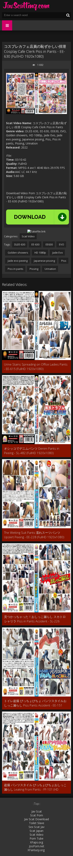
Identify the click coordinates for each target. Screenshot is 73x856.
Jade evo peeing (17, 261)
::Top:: (36, 804)
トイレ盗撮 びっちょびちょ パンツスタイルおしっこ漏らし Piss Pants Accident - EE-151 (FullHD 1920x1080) (35, 703)
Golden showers (17, 252)
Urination (50, 269)
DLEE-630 (19, 244)
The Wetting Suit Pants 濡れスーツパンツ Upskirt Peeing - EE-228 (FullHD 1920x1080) (34, 535)
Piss (63, 261)
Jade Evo (57, 252)
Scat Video (28, 236)
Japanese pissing (44, 261)
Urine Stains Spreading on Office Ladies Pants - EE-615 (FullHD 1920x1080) (36, 366)
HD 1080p (40, 252)
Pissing (33, 269)
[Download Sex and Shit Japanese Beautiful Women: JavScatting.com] (26, 6)
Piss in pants (15, 269)
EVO (61, 244)
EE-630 (35, 244)
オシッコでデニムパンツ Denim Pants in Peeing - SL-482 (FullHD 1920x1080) (31, 450)
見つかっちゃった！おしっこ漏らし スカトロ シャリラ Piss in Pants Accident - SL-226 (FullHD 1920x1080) (35, 619)
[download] (37, 217)
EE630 (49, 244)
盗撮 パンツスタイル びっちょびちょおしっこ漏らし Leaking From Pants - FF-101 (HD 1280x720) (35, 787)
